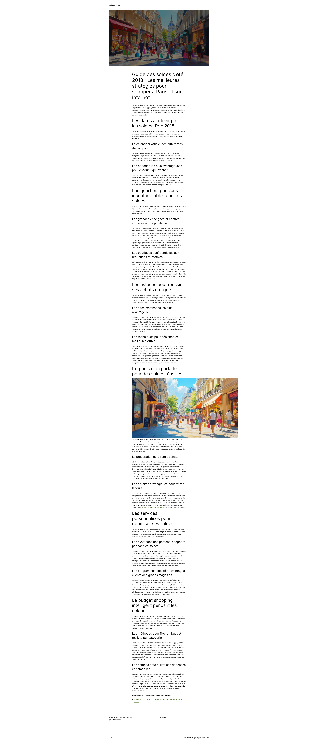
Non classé (128, 717)
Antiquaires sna (114, 5)
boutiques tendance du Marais (152, 507)
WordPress (205, 738)
